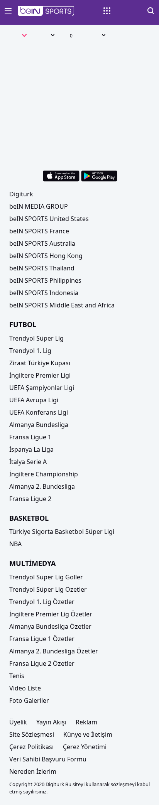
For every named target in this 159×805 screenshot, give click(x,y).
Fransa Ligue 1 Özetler (41, 639)
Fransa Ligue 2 (30, 498)
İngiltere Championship (43, 474)
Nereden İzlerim (32, 771)
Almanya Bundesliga (38, 424)
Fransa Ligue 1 (30, 437)
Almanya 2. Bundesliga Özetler (53, 651)
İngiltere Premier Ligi (40, 375)
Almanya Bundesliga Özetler (50, 626)
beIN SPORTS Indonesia (43, 293)
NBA (15, 544)
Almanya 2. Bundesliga (42, 486)
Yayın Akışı (51, 722)
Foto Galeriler (29, 700)
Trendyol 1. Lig (30, 350)
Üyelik (18, 722)
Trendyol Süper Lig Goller (46, 577)
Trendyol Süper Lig (36, 338)
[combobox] (16, 36)
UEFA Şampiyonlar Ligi (41, 387)
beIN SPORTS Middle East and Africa (62, 305)
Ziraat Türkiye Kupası (39, 363)
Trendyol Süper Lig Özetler (48, 589)
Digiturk (21, 194)
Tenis (16, 676)
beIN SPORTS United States (49, 218)
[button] (46, 11)
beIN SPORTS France (39, 231)
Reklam (86, 722)
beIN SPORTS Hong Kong (46, 255)
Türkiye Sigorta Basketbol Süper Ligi (61, 531)
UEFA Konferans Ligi (38, 412)
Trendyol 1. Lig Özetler (41, 601)
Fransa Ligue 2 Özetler (41, 663)
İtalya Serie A (28, 461)
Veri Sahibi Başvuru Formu (47, 759)
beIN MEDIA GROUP (38, 206)
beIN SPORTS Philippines (45, 280)
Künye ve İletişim (87, 734)
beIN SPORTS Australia (42, 243)
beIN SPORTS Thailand (41, 268)
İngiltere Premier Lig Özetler (50, 614)
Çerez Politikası (31, 747)
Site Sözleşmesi (31, 734)
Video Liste (25, 688)
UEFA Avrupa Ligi (33, 400)
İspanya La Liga (31, 449)
